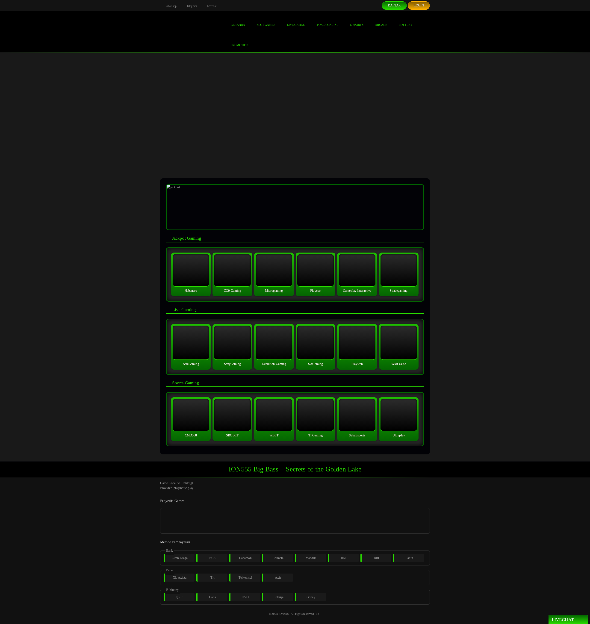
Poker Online (327, 24)
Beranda (238, 24)
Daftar (394, 5)
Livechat (211, 6)
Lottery (405, 24)
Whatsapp (171, 6)
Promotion (239, 45)
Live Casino (296, 24)
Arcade (381, 24)
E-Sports (356, 24)
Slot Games (266, 24)
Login (419, 5)
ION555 (284, 613)
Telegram (191, 6)
